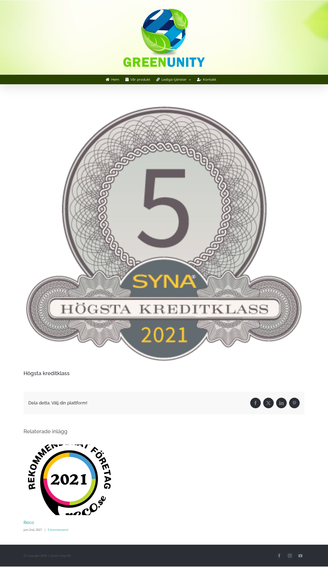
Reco (29, 522)
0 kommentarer (58, 530)
